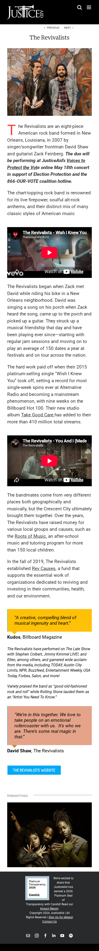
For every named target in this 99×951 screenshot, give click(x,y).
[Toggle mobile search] (79, 7)
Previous (53, 27)
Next (67, 27)
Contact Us (49, 921)
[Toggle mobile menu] (89, 7)
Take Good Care (38, 415)
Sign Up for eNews (60, 917)
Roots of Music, (31, 536)
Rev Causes (44, 568)
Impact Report (49, 908)
